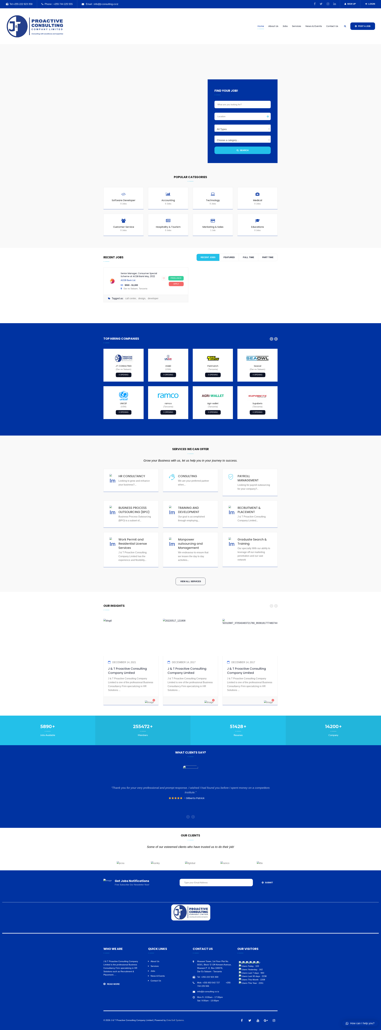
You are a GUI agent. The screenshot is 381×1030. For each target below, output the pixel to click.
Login (371, 4)
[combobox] (242, 128)
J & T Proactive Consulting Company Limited (127, 671)
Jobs (285, 26)
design (141, 298)
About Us (273, 26)
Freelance (176, 278)
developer (153, 298)
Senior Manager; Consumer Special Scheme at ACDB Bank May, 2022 (139, 275)
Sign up (351, 4)
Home (260, 26)
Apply (176, 284)
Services (296, 26)
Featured (229, 257)
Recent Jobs (208, 257)
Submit (268, 882)
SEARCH (244, 150)
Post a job (363, 26)
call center (130, 298)
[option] (123, 384)
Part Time (267, 257)
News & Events (313, 26)
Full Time (248, 257)
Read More (113, 984)
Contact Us (332, 26)
